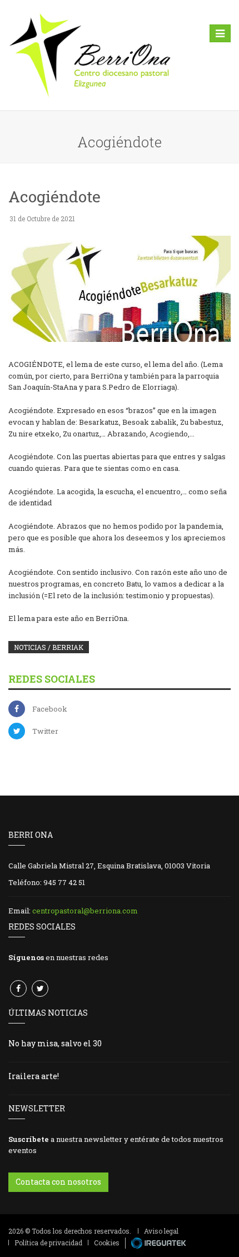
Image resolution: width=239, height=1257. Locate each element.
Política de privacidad (48, 1242)
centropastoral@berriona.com (85, 911)
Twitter (45, 731)
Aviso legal (161, 1230)
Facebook (49, 709)
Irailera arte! (33, 1076)
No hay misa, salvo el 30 (55, 1043)
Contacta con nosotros (58, 1181)
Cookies (107, 1242)
